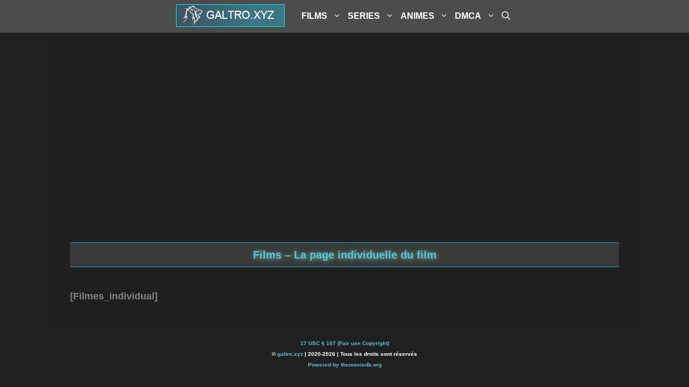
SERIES (364, 15)
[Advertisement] (344, 156)
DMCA (468, 15)
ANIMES (417, 15)
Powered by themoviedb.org (345, 365)
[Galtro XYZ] (230, 23)
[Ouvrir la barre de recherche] (506, 16)
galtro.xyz (290, 354)
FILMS (314, 15)
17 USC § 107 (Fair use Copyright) (344, 343)
